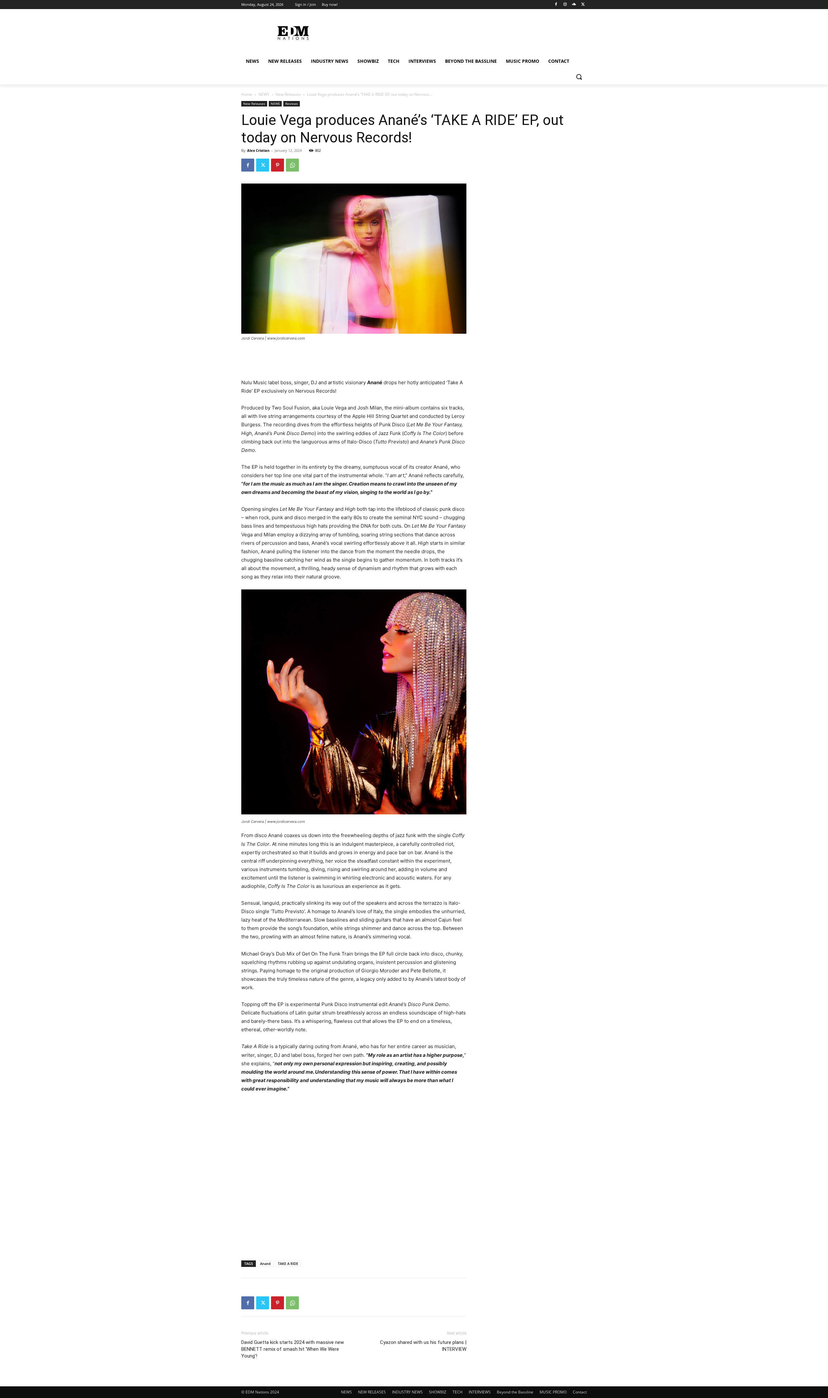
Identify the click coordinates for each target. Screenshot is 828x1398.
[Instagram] (565, 4)
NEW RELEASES (372, 1392)
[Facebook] (556, 4)
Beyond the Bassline (515, 1392)
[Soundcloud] (574, 4)
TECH (457, 1392)
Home (246, 94)
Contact (580, 1392)
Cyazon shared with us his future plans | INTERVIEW (423, 1345)
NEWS (263, 94)
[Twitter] (583, 4)
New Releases (288, 94)
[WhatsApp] (292, 165)
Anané (265, 1263)
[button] (579, 76)
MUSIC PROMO (553, 1392)
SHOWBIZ (437, 1392)
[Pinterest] (277, 165)
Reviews (291, 103)
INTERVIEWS (480, 1392)
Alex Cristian (258, 150)
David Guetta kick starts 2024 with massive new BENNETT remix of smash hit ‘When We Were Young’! (292, 1349)
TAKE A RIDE (288, 1263)
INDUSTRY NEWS (407, 1392)
